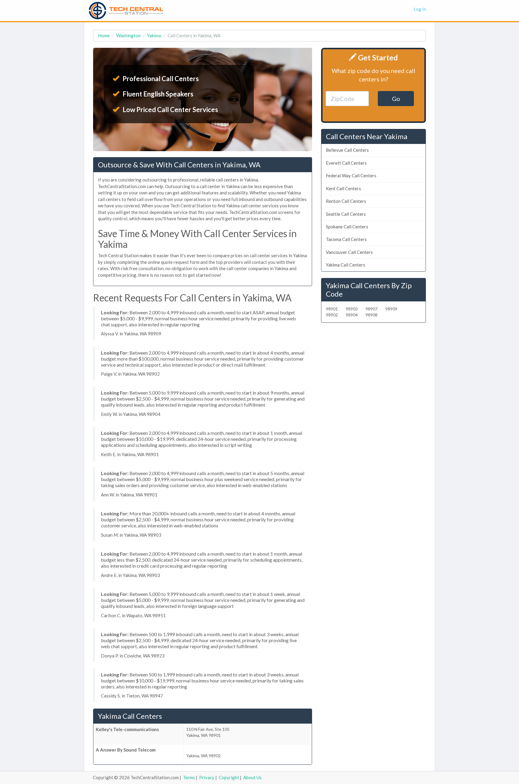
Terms (189, 777)
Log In (420, 9)
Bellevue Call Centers (347, 150)
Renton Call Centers (346, 201)
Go (396, 98)
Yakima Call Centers (345, 264)
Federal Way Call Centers (351, 175)
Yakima (154, 35)
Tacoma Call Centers (346, 239)
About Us (252, 777)
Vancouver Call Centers (349, 252)
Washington (128, 35)
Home (104, 35)
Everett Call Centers (346, 163)
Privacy (206, 777)
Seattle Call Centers (346, 214)
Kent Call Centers (343, 188)
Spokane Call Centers (347, 226)
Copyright (229, 777)
